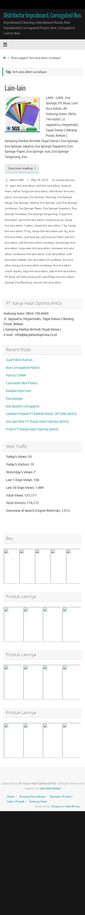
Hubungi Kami (38, 801)
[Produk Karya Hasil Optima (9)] (60, 641)
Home (11, 796)
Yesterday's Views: (20, 472)
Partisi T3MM (16, 375)
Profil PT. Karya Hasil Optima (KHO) (32, 429)
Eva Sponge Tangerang (42, 214)
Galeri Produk (16, 801)
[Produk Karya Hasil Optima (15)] (60, 757)
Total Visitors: (16, 503)
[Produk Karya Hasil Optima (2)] (41, 757)
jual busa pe (31, 237)
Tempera (56, 806)
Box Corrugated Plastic (23, 368)
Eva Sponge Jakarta (26, 203)
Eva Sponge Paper (30, 208)
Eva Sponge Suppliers (57, 208)
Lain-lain (15, 88)
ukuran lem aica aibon (47, 282)
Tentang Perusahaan (32, 796)
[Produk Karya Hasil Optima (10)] (41, 699)
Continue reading (20, 168)
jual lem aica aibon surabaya (36, 243)
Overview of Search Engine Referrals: (33, 511)
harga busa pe (55, 220)
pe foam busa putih (28, 277)
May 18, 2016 (39, 180)
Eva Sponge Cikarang (42, 197)
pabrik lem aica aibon (62, 271)
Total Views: (15, 495)
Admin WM (17, 180)
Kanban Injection (18, 391)
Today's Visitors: (18, 465)
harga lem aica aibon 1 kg (50, 225)
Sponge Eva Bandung (18, 282)
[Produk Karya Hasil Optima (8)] (41, 641)
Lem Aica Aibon (56, 254)
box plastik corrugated (22, 406)
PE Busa (10, 277)
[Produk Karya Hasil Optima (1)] (21, 757)
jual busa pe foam (52, 237)
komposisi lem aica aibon (29, 254)
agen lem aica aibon (22, 186)
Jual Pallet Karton (19, 360)
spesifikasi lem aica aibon (58, 277)
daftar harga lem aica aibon (30, 191)
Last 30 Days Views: (20, 488)
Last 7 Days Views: (20, 480)
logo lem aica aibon (35, 271)
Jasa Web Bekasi (49, 788)
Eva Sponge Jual (50, 203)
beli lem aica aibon (48, 186)
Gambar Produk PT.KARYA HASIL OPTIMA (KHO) (41, 414)
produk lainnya (64, 180)
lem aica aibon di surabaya (44, 260)
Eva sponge (14, 399)
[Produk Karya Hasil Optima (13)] (60, 699)
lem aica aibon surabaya (36, 265)
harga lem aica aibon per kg (49, 231)
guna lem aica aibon (31, 220)
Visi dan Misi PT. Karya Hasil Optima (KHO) (37, 422)
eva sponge (20, 197)
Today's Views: (17, 457)
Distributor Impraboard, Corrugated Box (42, 15)
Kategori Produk (60, 796)
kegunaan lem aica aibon (34, 248)
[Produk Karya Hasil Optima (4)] (21, 699)
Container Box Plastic (22, 383)
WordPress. (73, 806)
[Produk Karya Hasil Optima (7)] (21, 641)
